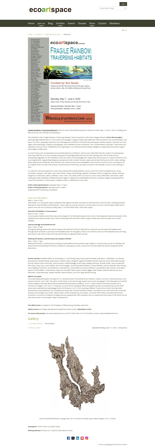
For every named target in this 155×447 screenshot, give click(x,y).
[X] (73, 438)
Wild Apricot (109, 444)
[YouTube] (82, 438)
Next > (39, 328)
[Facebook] (68, 438)
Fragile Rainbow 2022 (52, 34)
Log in (123, 4)
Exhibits (38, 34)
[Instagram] (86, 438)
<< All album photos (35, 323)
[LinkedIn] (77, 438)
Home (30, 34)
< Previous (32, 328)
